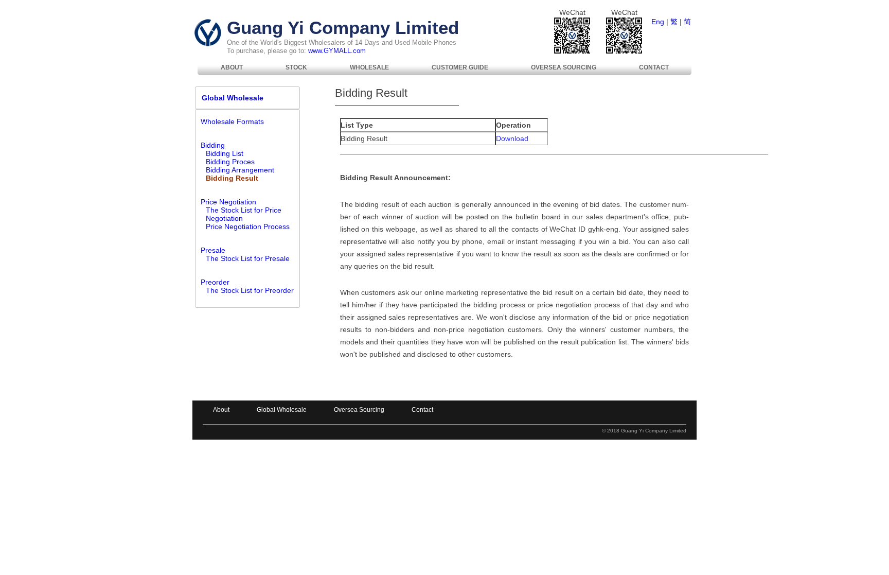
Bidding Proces (230, 162)
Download (512, 138)
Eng (657, 22)
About (232, 67)
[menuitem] (231, 67)
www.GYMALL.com (337, 51)
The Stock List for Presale (248, 258)
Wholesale (369, 67)
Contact (654, 67)
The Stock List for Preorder (250, 290)
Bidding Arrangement (240, 170)
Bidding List (224, 153)
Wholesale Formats (232, 121)
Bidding (213, 145)
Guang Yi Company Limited (343, 28)
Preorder (215, 282)
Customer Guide (460, 67)
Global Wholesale (229, 98)
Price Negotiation (228, 202)
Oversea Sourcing (563, 67)
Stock (296, 67)
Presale (213, 250)
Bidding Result (232, 178)
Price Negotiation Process (248, 226)
